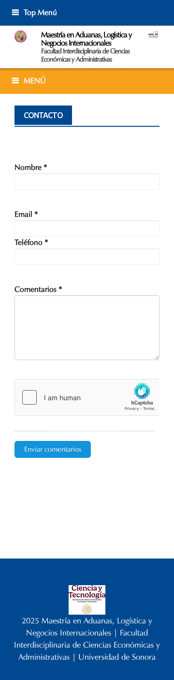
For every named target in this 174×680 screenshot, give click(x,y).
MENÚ (35, 80)
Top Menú (40, 12)
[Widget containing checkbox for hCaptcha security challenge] (87, 397)
